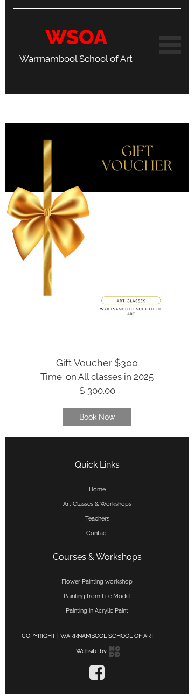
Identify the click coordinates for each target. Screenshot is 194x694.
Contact (97, 533)
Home (97, 489)
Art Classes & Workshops (97, 504)
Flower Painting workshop (97, 581)
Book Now (97, 417)
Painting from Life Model (97, 596)
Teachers (97, 518)
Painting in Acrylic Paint (97, 610)
